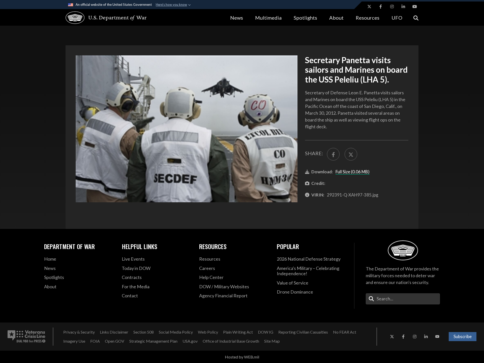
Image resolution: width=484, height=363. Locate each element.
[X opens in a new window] (369, 6)
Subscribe (462, 336)
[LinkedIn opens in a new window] (403, 6)
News (236, 18)
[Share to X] (351, 154)
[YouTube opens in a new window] (414, 6)
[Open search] (416, 17)
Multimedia (268, 18)
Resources (367, 18)
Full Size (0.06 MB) (353, 171)
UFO (396, 18)
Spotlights (305, 18)
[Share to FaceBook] (333, 154)
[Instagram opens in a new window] (392, 6)
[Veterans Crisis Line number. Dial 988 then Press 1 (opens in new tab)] (26, 336)
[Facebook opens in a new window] (380, 6)
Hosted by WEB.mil (242, 356)
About (336, 18)
